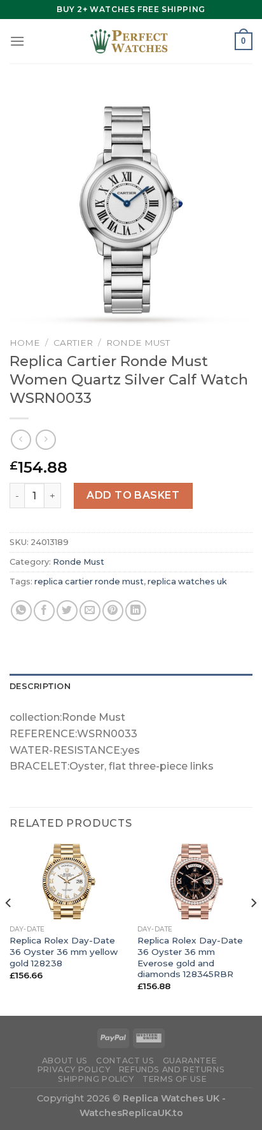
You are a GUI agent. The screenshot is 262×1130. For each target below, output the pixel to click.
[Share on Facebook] (44, 610)
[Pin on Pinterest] (112, 610)
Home (25, 343)
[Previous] (9, 929)
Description (40, 686)
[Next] (253, 929)
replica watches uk (187, 581)
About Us (65, 1060)
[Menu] (17, 40)
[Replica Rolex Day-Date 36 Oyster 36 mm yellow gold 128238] (67, 881)
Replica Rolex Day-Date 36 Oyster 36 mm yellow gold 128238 (64, 951)
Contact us (125, 1060)
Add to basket (132, 495)
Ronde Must (138, 343)
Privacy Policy (74, 1069)
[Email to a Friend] (89, 610)
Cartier (73, 343)
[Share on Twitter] (67, 610)
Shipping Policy (96, 1079)
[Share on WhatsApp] (21, 610)
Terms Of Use (174, 1079)
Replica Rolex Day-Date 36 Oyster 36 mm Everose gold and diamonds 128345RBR (190, 957)
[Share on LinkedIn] (135, 610)
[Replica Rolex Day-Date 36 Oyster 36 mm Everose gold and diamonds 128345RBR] (194, 881)
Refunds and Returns (172, 1069)
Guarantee (190, 1060)
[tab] (131, 686)
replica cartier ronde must (89, 581)
